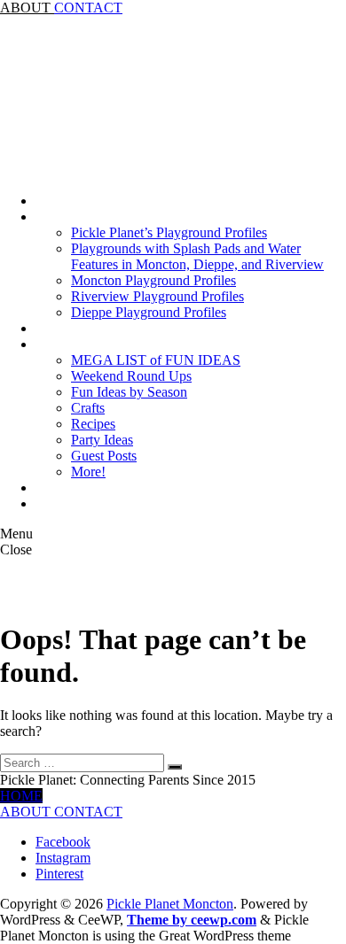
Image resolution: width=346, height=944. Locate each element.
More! (88, 471)
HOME (21, 795)
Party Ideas (102, 439)
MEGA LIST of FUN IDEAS (155, 360)
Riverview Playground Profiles (157, 296)
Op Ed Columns (81, 487)
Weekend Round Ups (131, 375)
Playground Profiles (90, 216)
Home (52, 200)
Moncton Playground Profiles (153, 280)
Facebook (62, 841)
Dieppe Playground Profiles (148, 312)
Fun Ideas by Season (129, 391)
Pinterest (59, 873)
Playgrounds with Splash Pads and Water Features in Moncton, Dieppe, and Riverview (197, 256)
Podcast (57, 328)
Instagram (62, 857)
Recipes (93, 423)
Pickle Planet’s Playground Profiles (169, 232)
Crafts (88, 407)
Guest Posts (104, 455)
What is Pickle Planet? (98, 503)
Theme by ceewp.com (191, 919)
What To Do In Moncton (105, 344)
